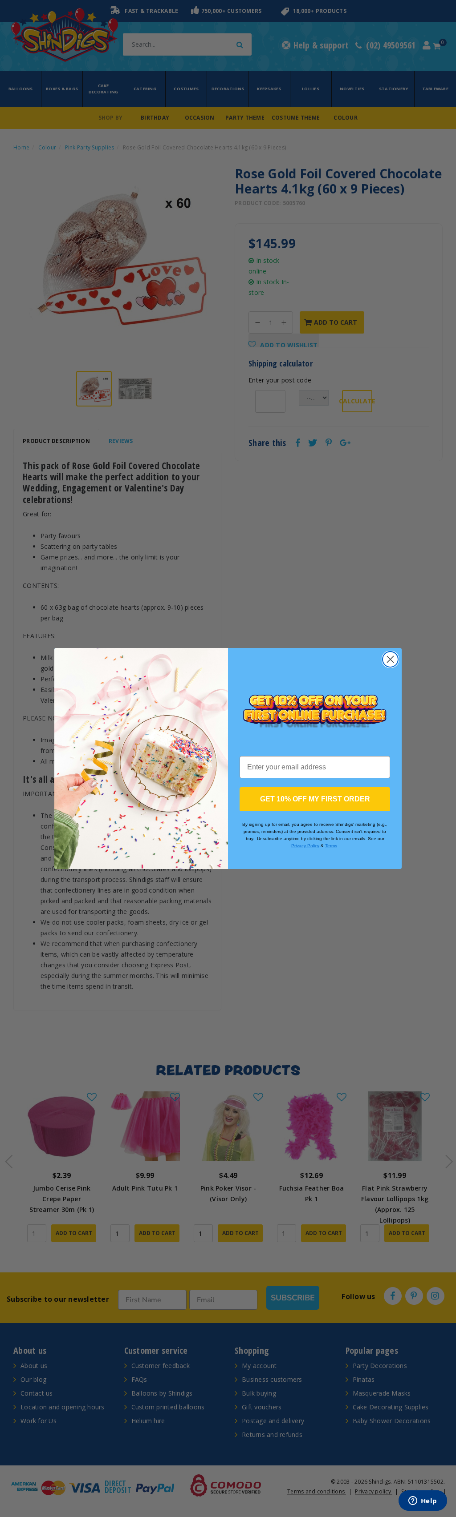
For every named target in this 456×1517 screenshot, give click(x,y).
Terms (331, 845)
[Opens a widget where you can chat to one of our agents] (422, 1501)
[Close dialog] (390, 659)
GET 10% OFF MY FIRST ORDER (315, 799)
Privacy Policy (305, 845)
